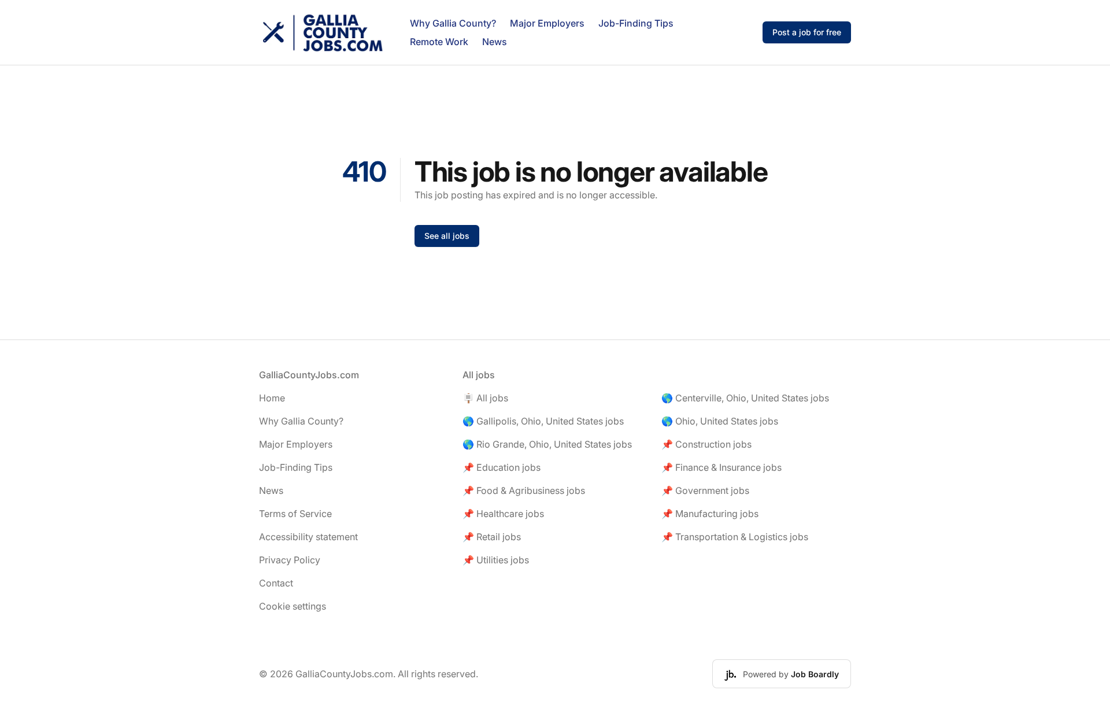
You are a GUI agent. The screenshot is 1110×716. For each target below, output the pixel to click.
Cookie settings (292, 606)
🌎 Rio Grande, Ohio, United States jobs (547, 444)
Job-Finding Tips (636, 23)
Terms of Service (295, 513)
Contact (276, 583)
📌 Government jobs (705, 490)
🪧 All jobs (485, 398)
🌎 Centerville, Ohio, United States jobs (745, 398)
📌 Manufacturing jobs (709, 513)
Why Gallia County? (453, 23)
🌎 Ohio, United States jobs (719, 421)
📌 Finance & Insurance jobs (721, 467)
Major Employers (547, 23)
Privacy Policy (289, 560)
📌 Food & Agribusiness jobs (523, 490)
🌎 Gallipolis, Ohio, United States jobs (543, 421)
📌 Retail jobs (491, 536)
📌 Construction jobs (706, 444)
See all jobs (446, 236)
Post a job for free (806, 32)
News (494, 41)
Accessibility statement (308, 536)
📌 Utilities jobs (495, 560)
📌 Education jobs (501, 467)
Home (272, 398)
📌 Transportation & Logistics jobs (734, 536)
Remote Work (439, 41)
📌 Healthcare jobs (503, 513)
